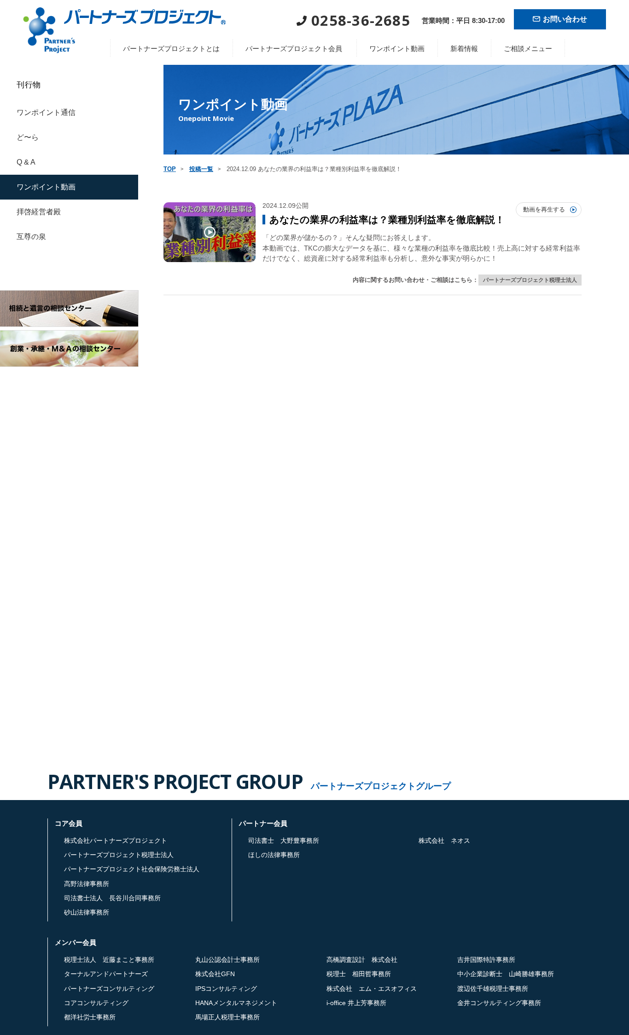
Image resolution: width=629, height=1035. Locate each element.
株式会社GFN (215, 974)
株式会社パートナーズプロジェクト (115, 840)
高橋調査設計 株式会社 (361, 959)
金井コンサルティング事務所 (499, 1002)
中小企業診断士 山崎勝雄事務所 (505, 974)
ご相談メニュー (528, 48)
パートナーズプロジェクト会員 (293, 48)
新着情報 (464, 48)
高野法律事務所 (86, 883)
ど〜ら (28, 137)
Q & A (26, 162)
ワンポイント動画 (397, 48)
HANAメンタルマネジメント (236, 1002)
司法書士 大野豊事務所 (283, 840)
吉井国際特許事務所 (486, 959)
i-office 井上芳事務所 (356, 1002)
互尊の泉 (31, 236)
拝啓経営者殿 (39, 212)
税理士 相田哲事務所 (358, 974)
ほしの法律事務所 (274, 854)
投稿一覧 (201, 169)
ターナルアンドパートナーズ (106, 974)
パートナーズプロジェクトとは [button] (171, 48)
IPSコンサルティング (226, 988)
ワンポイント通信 (46, 112)
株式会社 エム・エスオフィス (371, 988)
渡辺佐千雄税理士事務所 (492, 988)
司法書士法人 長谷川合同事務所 (112, 898)
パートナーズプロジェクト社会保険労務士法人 (131, 869)
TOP (169, 169)
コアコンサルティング (96, 1002)
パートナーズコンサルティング (109, 988)
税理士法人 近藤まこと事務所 (109, 959)
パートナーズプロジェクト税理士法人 (530, 280)
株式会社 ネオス (444, 840)
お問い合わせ (565, 19)
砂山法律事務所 (86, 912)
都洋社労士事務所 (90, 1017)
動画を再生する (544, 209)
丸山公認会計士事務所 (227, 959)
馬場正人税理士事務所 (227, 1017)
